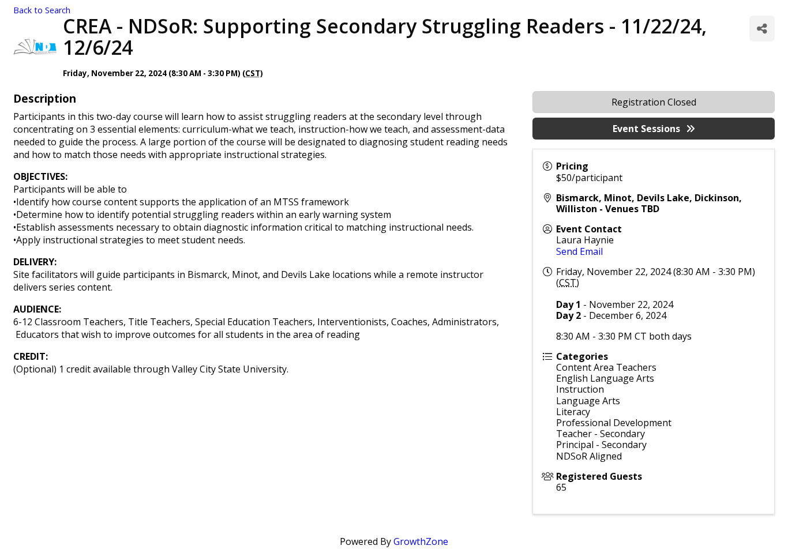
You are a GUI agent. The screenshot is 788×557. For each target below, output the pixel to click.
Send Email (579, 251)
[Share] (762, 29)
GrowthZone (420, 541)
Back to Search (41, 10)
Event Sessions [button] (646, 128)
